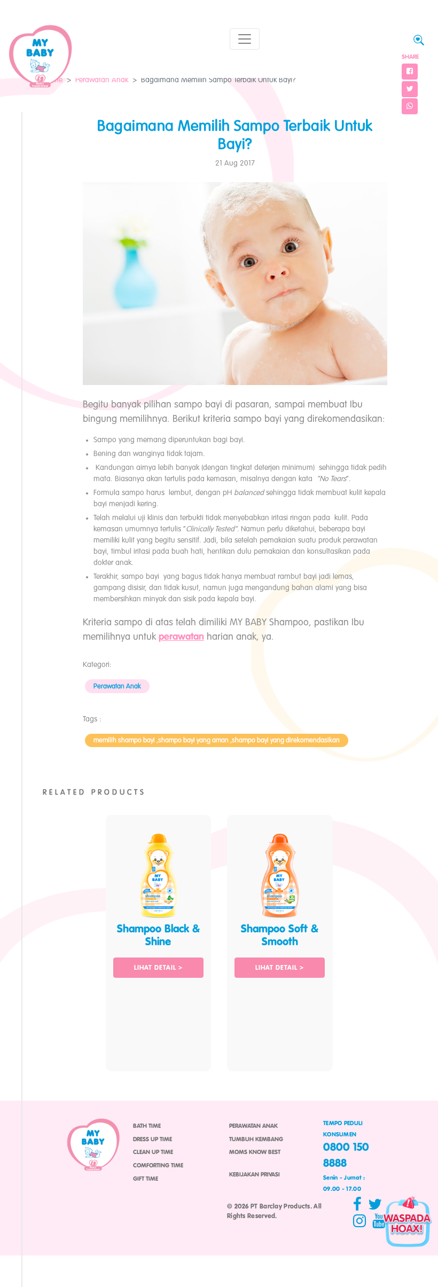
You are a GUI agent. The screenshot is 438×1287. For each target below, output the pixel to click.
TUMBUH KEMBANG (256, 1139)
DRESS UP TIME (152, 1139)
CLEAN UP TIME (153, 1152)
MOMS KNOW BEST (254, 1152)
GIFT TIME (145, 1179)
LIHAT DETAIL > (158, 968)
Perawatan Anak (101, 80)
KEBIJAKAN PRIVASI (254, 1175)
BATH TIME (147, 1126)
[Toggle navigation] (245, 39)
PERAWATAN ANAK (253, 1126)
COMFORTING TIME (158, 1166)
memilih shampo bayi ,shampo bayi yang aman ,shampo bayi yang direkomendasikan (216, 740)
